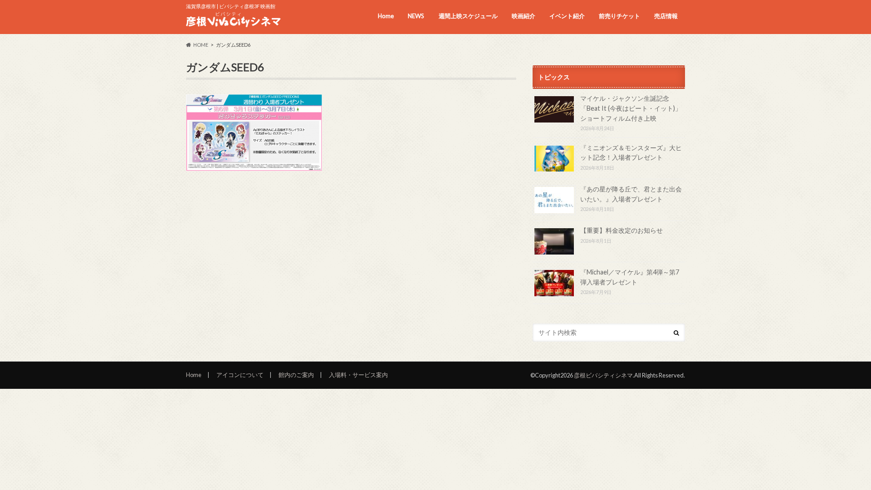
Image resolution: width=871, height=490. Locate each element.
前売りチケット (619, 16)
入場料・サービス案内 (358, 374)
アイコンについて (240, 374)
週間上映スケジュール (468, 16)
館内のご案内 (296, 374)
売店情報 (666, 16)
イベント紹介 (567, 16)
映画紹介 (523, 16)
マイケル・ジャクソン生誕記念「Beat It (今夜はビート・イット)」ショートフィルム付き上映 (630, 108)
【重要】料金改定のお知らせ (621, 230)
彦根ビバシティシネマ (603, 375)
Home (386, 16)
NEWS (416, 16)
